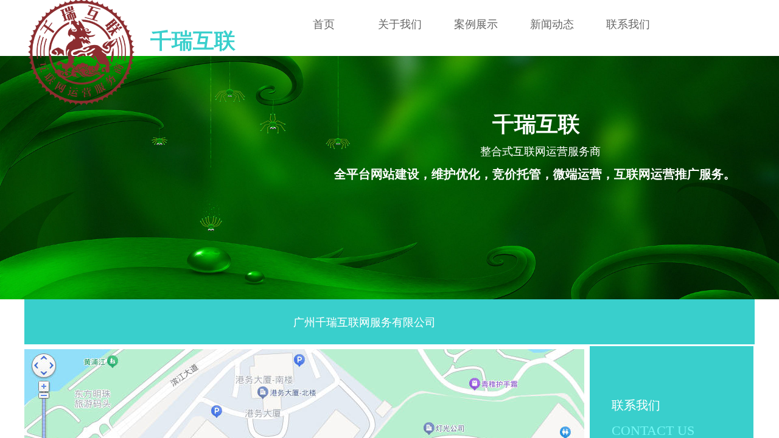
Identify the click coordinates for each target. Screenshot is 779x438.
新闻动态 (552, 24)
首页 (324, 24)
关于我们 (400, 24)
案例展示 (476, 24)
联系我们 (628, 24)
